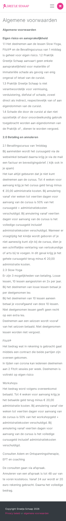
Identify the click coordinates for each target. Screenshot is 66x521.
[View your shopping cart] (60, 6)
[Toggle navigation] (52, 6)
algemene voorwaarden (36, 513)
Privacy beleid (12, 513)
